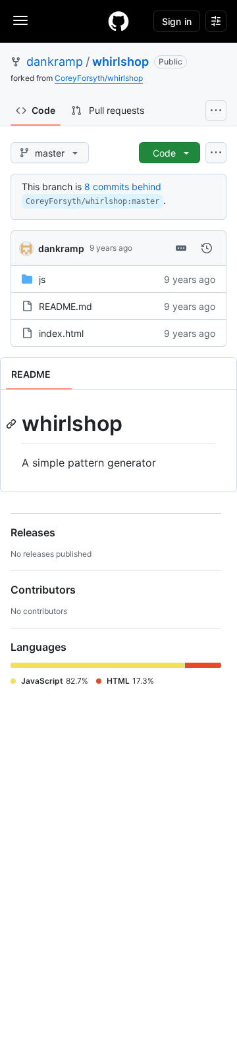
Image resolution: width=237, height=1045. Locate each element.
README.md (65, 306)
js (42, 279)
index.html (61, 333)
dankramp (54, 61)
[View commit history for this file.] (207, 248)
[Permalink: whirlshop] (12, 424)
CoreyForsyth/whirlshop (99, 78)
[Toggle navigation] (20, 20)
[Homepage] (118, 21)
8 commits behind (122, 186)
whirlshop (120, 61)
